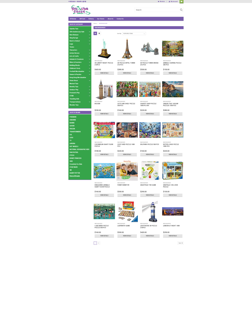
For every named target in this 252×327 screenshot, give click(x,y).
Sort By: (119, 33)
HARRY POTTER (75, 173)
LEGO (71, 138)
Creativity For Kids (76, 164)
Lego (71, 44)
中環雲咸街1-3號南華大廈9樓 (77, 1)
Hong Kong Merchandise (78, 77)
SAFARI (72, 126)
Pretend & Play (75, 93)
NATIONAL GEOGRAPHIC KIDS (79, 149)
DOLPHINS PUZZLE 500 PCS (149, 144)
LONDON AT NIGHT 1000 (171, 226)
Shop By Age (74, 38)
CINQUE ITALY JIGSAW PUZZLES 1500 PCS (170, 104)
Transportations (75, 102)
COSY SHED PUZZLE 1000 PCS (126, 145)
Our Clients (100, 19)
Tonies (72, 47)
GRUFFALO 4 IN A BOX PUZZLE (170, 186)
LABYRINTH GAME (123, 226)
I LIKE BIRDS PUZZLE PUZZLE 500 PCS (102, 227)
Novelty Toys (74, 87)
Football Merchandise (77, 71)
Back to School (75, 41)
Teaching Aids (74, 99)
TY (70, 140)
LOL (71, 135)
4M (71, 170)
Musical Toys (74, 84)
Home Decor (74, 80)
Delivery (91, 19)
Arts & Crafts (74, 56)
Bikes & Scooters (75, 62)
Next (180, 243)
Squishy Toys (74, 29)
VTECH (72, 155)
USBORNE (73, 120)
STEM (71, 96)
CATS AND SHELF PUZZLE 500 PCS (126, 104)
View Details (104, 73)
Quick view (104, 58)
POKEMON (73, 117)
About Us (110, 19)
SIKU (71, 161)
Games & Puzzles (75, 74)
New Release (74, 35)
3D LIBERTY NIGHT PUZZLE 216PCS (104, 64)
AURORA (72, 143)
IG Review (73, 19)
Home (95, 23)
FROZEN (72, 129)
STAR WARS (74, 167)
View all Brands (75, 176)
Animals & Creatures (77, 59)
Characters (73, 50)
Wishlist (162, 1)
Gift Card (82, 19)
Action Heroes (74, 53)
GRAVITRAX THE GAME (148, 185)
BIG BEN (97, 104)
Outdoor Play (74, 90)
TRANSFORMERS (75, 132)
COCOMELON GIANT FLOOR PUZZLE (104, 145)
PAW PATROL (74, 152)
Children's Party (75, 68)
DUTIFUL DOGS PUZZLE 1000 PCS (171, 145)
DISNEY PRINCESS (75, 158)
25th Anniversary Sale (77, 32)
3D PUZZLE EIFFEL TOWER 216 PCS (126, 64)
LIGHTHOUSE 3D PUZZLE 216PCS (148, 227)
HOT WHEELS (74, 146)
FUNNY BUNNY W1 (123, 185)
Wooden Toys (74, 105)
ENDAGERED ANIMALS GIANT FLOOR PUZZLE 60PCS (102, 187)
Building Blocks (75, 65)
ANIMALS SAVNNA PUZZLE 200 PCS (172, 64)
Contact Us (120, 19)
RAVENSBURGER (103, 23)
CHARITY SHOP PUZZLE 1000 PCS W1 (148, 104)
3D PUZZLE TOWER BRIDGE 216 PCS (149, 64)
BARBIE (72, 123)
